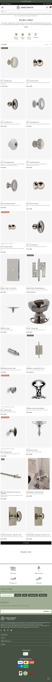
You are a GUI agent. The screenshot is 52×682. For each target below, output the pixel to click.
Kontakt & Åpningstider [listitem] (7, 595)
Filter (4, 44)
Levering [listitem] (18, 595)
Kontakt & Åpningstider (6, 3)
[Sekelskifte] (26, 618)
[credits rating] (31, 673)
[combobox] (27, 11)
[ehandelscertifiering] (25, 673)
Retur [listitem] (24, 595)
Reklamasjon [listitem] (43, 595)
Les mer (26, 26)
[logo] (25, 7)
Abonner (46, 611)
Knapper (28, 15)
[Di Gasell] (20, 673)
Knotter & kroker (21, 15)
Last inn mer (26, 542)
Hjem (16, 15)
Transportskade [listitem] (32, 595)
